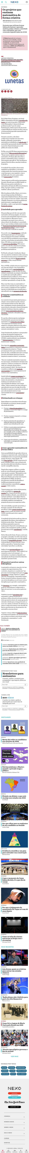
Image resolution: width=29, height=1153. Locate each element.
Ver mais (14, 1056)
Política (4, 1067)
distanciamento (8, 340)
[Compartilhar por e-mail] (8, 91)
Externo (4, 653)
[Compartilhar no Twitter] (5, 91)
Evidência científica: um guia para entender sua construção (14, 852)
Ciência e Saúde (21, 1070)
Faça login (14, 1097)
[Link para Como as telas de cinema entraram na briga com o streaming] (14, 925)
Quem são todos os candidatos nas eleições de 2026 (14, 740)
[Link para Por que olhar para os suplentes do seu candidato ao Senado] (14, 812)
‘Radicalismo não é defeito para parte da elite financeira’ (15, 998)
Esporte (13, 1074)
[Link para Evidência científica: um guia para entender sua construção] (14, 839)
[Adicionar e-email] (25, 685)
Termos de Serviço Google (14, 688)
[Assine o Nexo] (2, 1151)
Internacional (21, 1067)
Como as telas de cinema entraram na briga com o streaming (12, 938)
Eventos (7, 1142)
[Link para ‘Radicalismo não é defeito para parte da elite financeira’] (14, 985)
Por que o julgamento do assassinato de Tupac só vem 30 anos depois (15, 909)
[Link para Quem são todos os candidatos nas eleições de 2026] (14, 728)
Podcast (3, 764)
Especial (3, 737)
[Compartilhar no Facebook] (2, 91)
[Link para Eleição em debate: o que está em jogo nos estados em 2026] (14, 784)
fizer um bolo (8, 460)
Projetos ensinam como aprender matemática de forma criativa (12, 60)
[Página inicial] (14, 2)
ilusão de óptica (22, 613)
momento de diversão (20, 291)
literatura (6, 585)
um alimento (18, 529)
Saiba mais (11, 640)
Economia (11, 1067)
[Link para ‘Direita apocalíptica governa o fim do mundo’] (14, 1038)
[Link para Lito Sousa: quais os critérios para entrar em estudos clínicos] (14, 957)
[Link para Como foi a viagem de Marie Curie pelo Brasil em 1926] (14, 1012)
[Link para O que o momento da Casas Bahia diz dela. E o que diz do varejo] (14, 866)
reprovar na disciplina (10, 244)
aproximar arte (17, 594)
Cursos (6, 1138)
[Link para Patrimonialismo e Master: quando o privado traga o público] (14, 755)
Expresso (4, 644)
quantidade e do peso (15, 540)
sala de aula (22, 142)
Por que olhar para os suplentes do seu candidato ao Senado (15, 824)
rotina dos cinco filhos (17, 321)
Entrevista (5, 649)
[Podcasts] (15, 1151)
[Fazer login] (27, 2)
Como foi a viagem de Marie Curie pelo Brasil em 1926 (13, 1024)
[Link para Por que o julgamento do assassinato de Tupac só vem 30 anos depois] (14, 896)
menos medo (8, 176)
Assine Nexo (14, 1093)
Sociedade (5, 1070)
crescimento (20, 392)
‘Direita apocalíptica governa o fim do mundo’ (15, 1050)
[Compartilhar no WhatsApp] (11, 91)
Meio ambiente (22, 1074)
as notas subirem (15, 549)
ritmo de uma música (16, 408)
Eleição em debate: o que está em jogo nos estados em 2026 (14, 797)
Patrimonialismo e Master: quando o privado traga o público (13, 769)
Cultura (12, 1070)
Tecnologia (5, 1074)
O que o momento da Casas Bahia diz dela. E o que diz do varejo (13, 880)
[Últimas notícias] (20, 1151)
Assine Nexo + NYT (14, 1106)
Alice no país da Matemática (17, 153)
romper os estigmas (17, 376)
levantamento (16, 233)
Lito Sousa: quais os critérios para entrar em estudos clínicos (14, 971)
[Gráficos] (8, 1151)
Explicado (4, 848)
